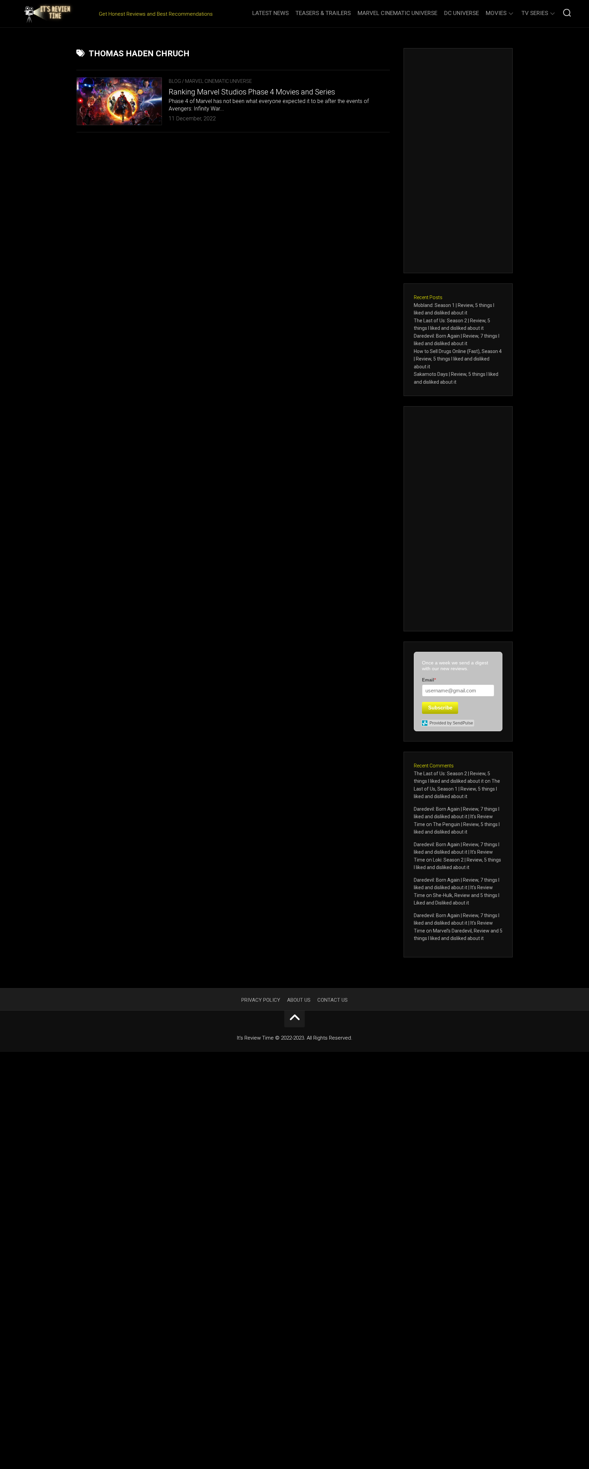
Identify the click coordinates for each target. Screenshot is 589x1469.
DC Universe (461, 13)
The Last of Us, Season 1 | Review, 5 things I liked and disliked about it (457, 788)
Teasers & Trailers (323, 13)
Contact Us (332, 1000)
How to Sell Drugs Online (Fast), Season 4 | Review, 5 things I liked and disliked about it (458, 359)
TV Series (535, 13)
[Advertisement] (458, 160)
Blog (175, 81)
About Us (299, 1000)
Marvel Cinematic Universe (397, 13)
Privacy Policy (260, 1000)
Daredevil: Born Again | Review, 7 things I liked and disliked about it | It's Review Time (456, 816)
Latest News (270, 13)
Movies (496, 13)
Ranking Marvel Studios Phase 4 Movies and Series (252, 92)
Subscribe (440, 707)
